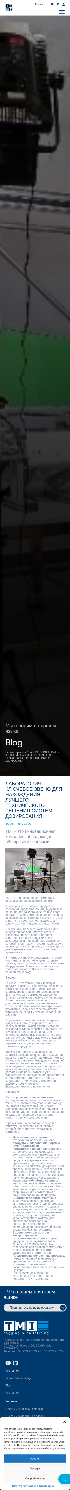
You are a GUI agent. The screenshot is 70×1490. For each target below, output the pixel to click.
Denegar (35, 1468)
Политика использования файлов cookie (33, 1485)
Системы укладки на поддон (24, 1416)
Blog (8, 1385)
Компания (12, 1393)
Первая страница (15, 752)
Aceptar (35, 1458)
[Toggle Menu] (62, 12)
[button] (64, 1422)
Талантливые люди (18, 1378)
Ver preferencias (35, 1478)
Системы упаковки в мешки (24, 1409)
